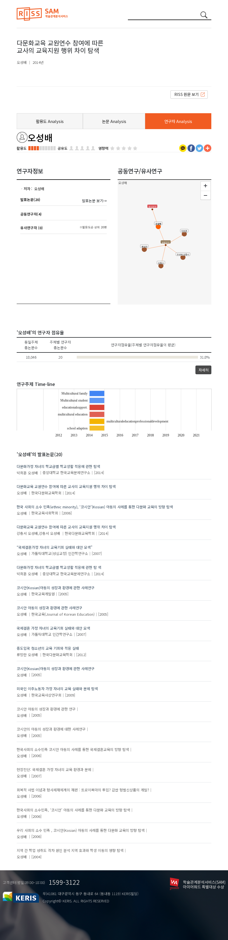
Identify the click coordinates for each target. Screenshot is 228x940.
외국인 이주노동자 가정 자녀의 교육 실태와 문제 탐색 (57, 688)
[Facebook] (191, 147)
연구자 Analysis (178, 121)
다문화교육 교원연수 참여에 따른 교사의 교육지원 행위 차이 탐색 (66, 486)
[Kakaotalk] (183, 147)
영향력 (103, 148)
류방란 (22, 654)
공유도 (63, 148)
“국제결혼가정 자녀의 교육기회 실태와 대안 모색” (54, 547)
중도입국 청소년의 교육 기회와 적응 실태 (48, 648)
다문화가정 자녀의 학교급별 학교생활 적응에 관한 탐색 (58, 466)
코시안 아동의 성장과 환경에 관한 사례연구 (49, 607)
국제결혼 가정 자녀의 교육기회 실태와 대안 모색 (53, 628)
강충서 (22, 533)
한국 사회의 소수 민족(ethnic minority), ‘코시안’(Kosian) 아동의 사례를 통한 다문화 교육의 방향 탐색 (95, 506)
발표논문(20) (30, 199)
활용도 (22, 148)
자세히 (204, 370)
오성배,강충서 (38, 533)
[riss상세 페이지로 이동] (189, 94)
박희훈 (22, 472)
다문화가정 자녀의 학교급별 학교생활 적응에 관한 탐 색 (59, 567)
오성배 (22, 62)
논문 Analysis (114, 121)
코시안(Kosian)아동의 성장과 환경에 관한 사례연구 (56, 587)
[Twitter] (199, 147)
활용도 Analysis (50, 121)
